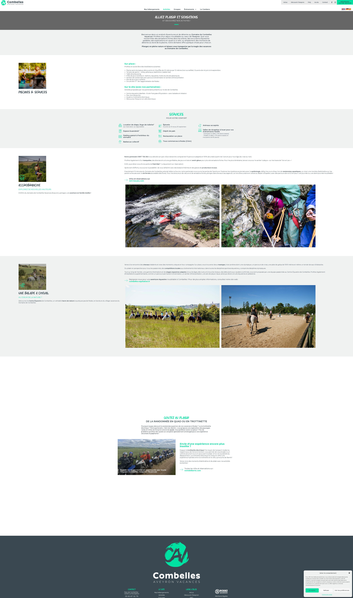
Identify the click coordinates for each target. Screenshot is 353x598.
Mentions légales (221, 596)
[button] (349, 573)
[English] (343, 9)
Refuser (326, 590)
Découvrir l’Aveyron (297, 2)
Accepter (312, 590)
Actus (285, 2)
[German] (347, 9)
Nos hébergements (151, 9)
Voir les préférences (342, 590)
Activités (166, 9)
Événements (189, 9)
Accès (316, 2)
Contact (325, 2)
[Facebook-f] (332, 2)
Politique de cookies (327, 594)
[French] (345, 9)
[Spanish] (350, 9)
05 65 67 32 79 (131, 596)
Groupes (177, 9)
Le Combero (205, 9)
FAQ (309, 2)
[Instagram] (335, 2)
